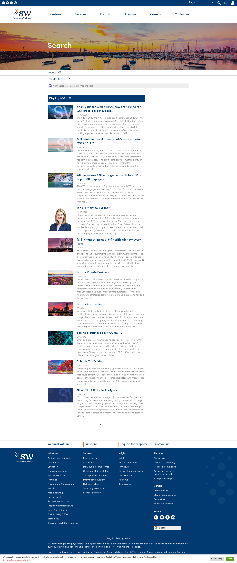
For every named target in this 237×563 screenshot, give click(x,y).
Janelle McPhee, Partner (93, 208)
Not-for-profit (55, 497)
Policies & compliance (165, 467)
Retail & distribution (58, 510)
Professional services (58, 502)
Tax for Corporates (89, 304)
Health (51, 489)
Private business (91, 458)
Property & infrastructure (60, 506)
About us (130, 14)
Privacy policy (123, 539)
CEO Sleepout (125, 476)
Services (80, 14)
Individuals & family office (96, 467)
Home (51, 72)
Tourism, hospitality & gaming (63, 523)
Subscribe (91, 444)
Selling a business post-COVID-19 (99, 332)
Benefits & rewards (163, 504)
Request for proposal (133, 444)
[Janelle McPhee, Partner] (60, 230)
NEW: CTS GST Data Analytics (97, 390)
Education (53, 467)
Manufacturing (55, 493)
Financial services (56, 476)
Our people (159, 458)
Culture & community (164, 463)
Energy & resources (57, 471)
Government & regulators (61, 484)
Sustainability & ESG (58, 515)
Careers (155, 14)
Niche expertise (91, 484)
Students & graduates (165, 495)
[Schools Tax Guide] (60, 373)
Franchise (52, 480)
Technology (53, 519)
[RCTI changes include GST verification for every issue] (60, 251)
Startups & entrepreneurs (96, 476)
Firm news (123, 467)
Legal (110, 539)
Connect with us (58, 444)
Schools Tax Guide (89, 361)
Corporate (88, 463)
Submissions (124, 484)
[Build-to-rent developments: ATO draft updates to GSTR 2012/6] (60, 151)
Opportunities (161, 491)
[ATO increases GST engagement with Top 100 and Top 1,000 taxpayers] (60, 187)
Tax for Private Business (93, 272)
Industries (54, 14)
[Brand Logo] (24, 14)
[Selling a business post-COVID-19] (60, 344)
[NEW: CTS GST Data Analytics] (60, 402)
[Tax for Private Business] (60, 284)
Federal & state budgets (130, 471)
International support (94, 480)
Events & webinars (127, 463)
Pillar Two (123, 480)
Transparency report (164, 479)
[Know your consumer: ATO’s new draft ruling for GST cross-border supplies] (60, 118)
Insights (105, 14)
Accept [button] (229, 559)
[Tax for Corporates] (60, 316)
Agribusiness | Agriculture (60, 458)
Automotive (53, 463)
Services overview (92, 493)
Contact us (182, 14)
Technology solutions (93, 489)
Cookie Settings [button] (217, 559)
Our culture (159, 499)
